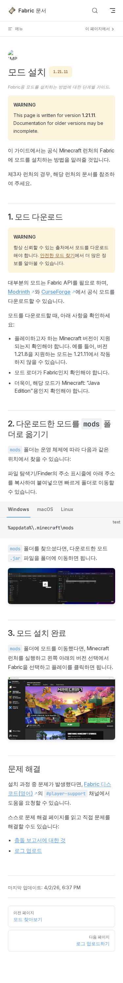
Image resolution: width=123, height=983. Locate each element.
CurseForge (56, 291)
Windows (18, 509)
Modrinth (19, 291)
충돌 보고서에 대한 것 (40, 840)
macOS (45, 509)
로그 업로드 (28, 850)
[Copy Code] (112, 528)
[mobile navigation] (112, 10)
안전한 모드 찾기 (57, 255)
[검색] (95, 10)
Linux (67, 509)
